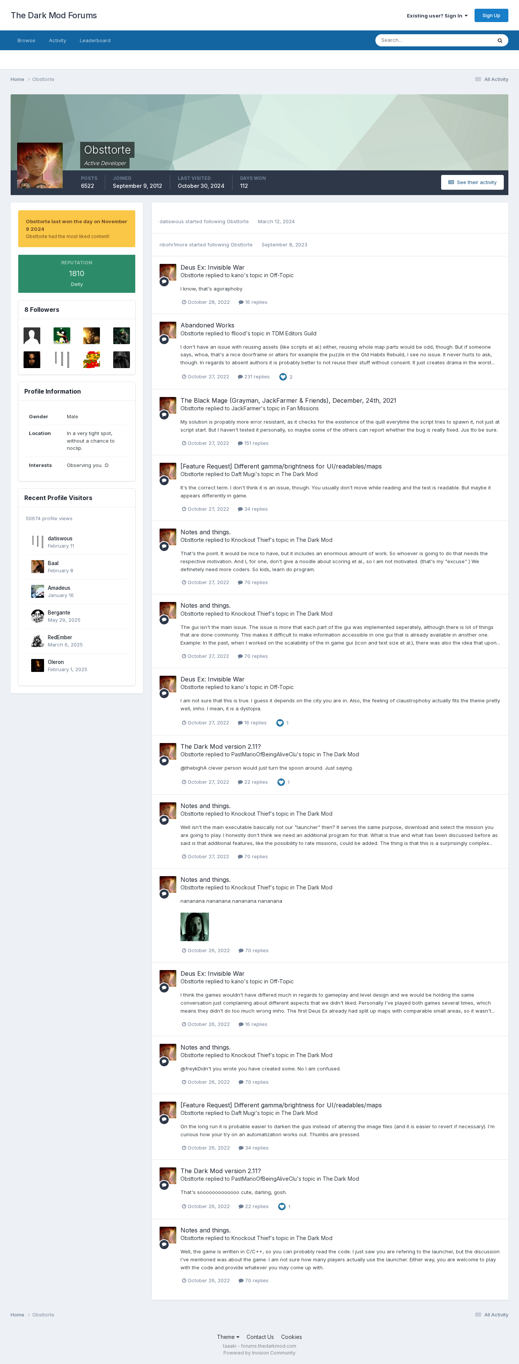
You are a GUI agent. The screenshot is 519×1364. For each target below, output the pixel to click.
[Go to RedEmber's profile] (37, 640)
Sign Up (491, 15)
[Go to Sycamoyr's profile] (121, 359)
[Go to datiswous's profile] (62, 359)
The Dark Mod (299, 474)
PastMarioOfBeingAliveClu (264, 754)
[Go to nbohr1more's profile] (91, 335)
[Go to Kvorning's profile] (62, 335)
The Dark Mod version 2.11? (220, 746)
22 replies (255, 782)
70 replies (255, 582)
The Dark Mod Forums (54, 15)
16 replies (255, 302)
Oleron (56, 662)
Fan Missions (303, 408)
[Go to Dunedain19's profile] (121, 335)
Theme (226, 1337)
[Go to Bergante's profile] (37, 616)
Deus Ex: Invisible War (212, 267)
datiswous (60, 538)
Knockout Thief (250, 540)
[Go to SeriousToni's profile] (32, 359)
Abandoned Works (207, 325)
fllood (238, 333)
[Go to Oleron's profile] (37, 665)
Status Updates (464, 40)
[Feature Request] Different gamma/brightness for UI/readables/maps (281, 466)
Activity (57, 40)
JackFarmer (246, 408)
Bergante (59, 613)
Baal (53, 563)
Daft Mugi (243, 474)
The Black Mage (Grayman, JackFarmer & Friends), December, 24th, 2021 (288, 400)
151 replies (256, 443)
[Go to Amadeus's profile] (37, 591)
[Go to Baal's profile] (37, 566)
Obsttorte (238, 221)
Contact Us (260, 1337)
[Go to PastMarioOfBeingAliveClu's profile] (91, 359)
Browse (26, 40)
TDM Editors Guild (294, 333)
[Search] (500, 40)
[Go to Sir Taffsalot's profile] (32, 335)
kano (237, 275)
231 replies (256, 376)
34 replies (255, 509)
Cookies (291, 1337)
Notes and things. (205, 532)
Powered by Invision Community (259, 1353)
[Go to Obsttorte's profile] (168, 272)
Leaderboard (95, 40)
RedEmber (60, 637)
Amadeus (59, 588)
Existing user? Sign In (436, 16)
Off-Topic (282, 275)
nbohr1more (174, 244)
